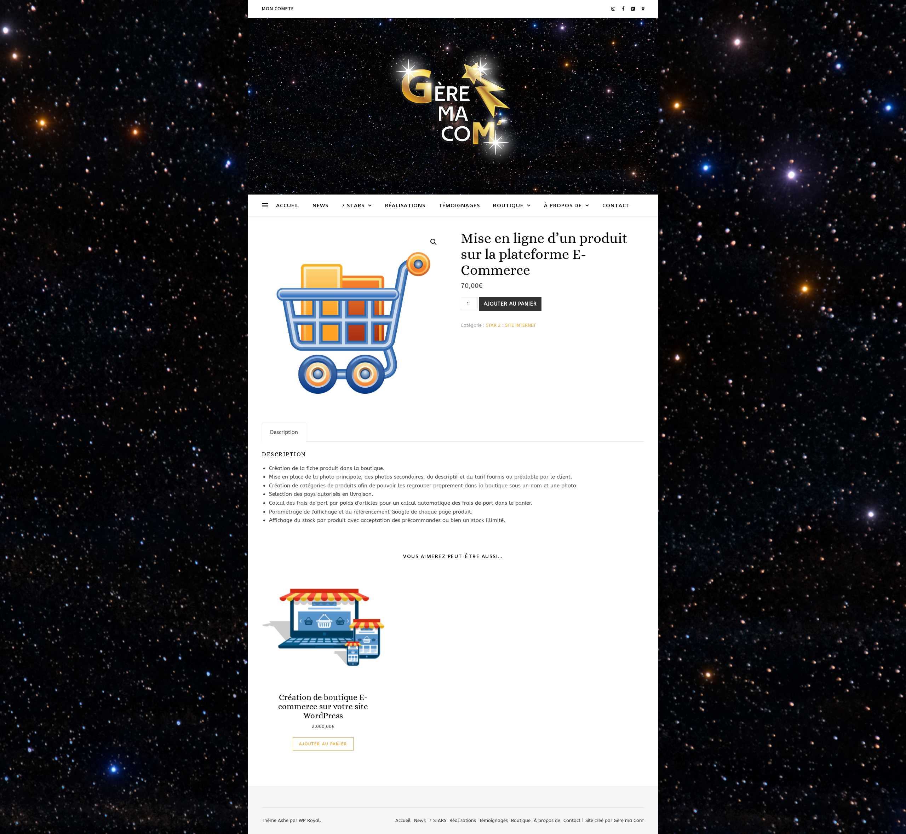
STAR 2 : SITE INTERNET (511, 325)
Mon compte (278, 9)
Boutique (508, 205)
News (320, 205)
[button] (433, 242)
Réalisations (405, 205)
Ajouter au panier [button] (323, 744)
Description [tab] (284, 432)
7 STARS (353, 205)
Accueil (287, 205)
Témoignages (459, 205)
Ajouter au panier (510, 304)
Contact (616, 205)
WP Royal (309, 820)
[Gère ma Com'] (453, 106)
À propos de (563, 205)
